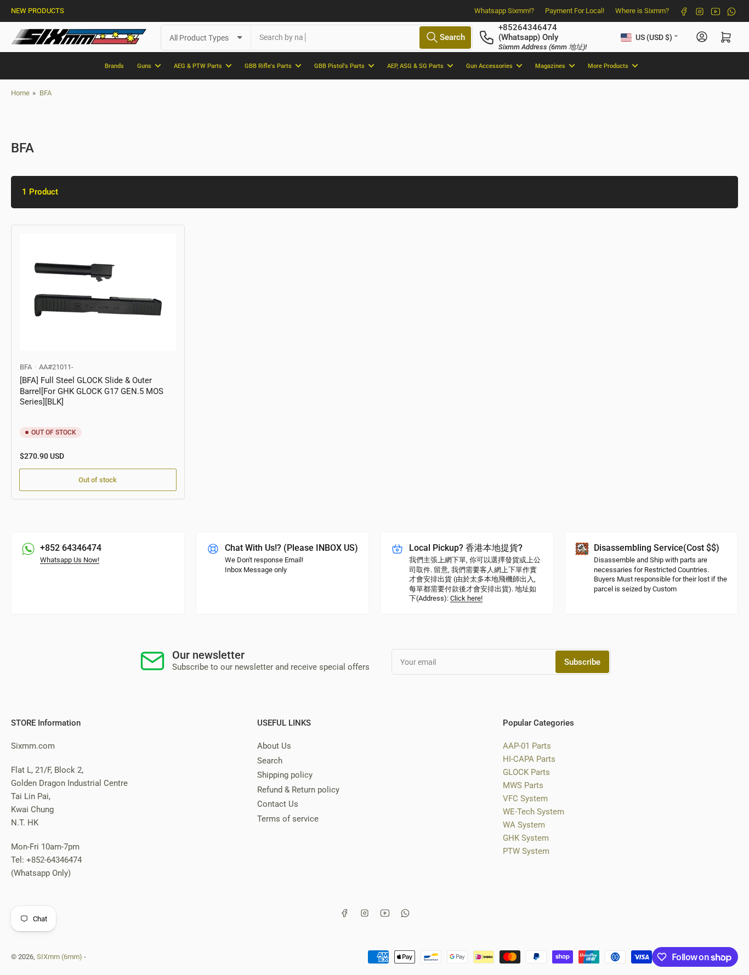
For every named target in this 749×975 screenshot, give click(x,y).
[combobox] (362, 37)
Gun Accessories (489, 65)
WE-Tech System (533, 812)
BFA (45, 93)
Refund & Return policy (298, 790)
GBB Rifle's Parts (268, 65)
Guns (144, 65)
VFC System (525, 798)
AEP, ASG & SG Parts (415, 65)
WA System (524, 825)
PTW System (526, 851)
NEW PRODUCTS (37, 11)
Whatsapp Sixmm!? (504, 11)
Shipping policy (285, 775)
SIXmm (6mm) (59, 957)
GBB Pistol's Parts (339, 65)
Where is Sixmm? (642, 11)
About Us (274, 746)
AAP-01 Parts (527, 746)
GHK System (526, 838)
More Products (608, 65)
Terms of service (288, 819)
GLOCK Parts (526, 772)
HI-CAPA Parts (529, 759)
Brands (114, 65)
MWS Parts (523, 785)
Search (269, 761)
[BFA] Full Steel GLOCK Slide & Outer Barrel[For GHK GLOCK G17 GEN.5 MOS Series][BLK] (91, 391)
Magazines (550, 65)
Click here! (466, 598)
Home (20, 93)
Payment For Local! (574, 11)
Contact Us (277, 804)
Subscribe (582, 662)
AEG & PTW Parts (198, 65)
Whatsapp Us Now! (69, 560)
